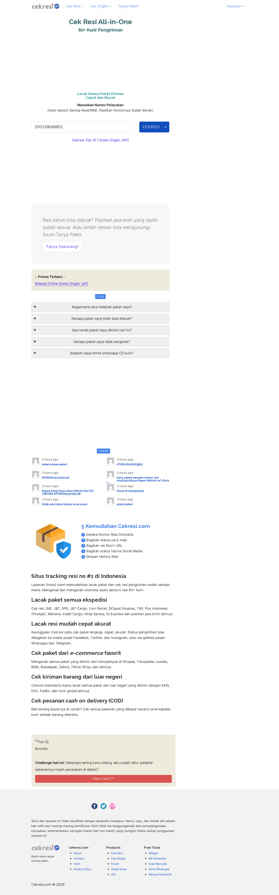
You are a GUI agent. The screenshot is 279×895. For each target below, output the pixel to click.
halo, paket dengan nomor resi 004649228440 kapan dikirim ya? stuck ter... (137, 480)
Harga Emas (119, 869)
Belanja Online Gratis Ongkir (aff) (61, 284)
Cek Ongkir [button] (99, 6)
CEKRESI (151, 127)
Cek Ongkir (118, 858)
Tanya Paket (128, 6)
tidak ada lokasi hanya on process (64, 504)
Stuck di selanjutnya (130, 490)
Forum (115, 864)
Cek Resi (117, 853)
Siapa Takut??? (103, 778)
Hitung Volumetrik (160, 874)
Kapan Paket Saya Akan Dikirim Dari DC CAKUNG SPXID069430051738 (68, 492)
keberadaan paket (54, 464)
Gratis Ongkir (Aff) (114, 140)
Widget (153, 853)
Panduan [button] (234, 6)
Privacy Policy (82, 869)
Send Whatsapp (159, 869)
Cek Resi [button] (73, 6)
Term (77, 864)
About (77, 853)
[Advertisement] (100, 61)
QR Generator (157, 858)
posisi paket (125, 504)
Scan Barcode (158, 864)
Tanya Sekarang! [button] (62, 246)
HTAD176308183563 (129, 464)
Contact (79, 858)
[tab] (100, 307)
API (113, 874)
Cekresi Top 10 (84, 140)
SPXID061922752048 (55, 477)
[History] (165, 127)
